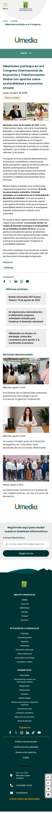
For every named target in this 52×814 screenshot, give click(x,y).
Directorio (24, 620)
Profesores (8, 268)
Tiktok (33, 733)
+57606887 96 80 (24, 785)
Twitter (16, 733)
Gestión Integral (24, 698)
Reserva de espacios (26, 752)
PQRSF (26, 757)
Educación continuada (24, 650)
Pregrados (25, 634)
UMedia (25, 600)
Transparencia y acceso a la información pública (25, 680)
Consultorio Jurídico (24, 662)
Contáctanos (22, 793)
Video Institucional (24, 654)
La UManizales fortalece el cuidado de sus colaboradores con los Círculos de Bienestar (25, 493)
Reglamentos (24, 686)
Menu (24, 53)
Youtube (39, 733)
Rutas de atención (25, 721)
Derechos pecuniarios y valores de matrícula (24, 703)
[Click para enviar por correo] (27, 281)
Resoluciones (24, 690)
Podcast (24, 616)
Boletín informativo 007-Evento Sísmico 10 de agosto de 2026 (25, 299)
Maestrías (24, 642)
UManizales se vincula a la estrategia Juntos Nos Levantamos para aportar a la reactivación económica (24, 338)
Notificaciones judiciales (26, 747)
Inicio (5, 21)
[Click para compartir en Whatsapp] (21, 281)
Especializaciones (24, 638)
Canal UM (24, 604)
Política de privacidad (26, 741)
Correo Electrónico (14, 537)
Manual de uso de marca (24, 717)
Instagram (22, 733)
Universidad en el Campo (24, 658)
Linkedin (27, 733)
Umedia (14, 21)
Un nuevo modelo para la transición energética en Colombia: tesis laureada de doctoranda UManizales (24, 444)
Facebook (10, 733)
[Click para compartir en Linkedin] (16, 281)
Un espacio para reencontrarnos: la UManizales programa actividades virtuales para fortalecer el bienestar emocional (26, 317)
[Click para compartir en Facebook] (4, 281)
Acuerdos (24, 694)
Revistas (24, 612)
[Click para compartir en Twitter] (10, 281)
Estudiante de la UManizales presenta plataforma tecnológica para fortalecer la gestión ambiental (25, 396)
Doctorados (24, 646)
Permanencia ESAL (24, 709)
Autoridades (24, 675)
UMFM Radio (25, 608)
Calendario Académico (25, 713)
